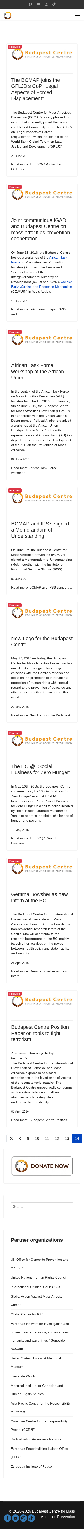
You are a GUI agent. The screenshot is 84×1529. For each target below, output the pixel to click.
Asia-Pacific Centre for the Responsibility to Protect (40, 1408)
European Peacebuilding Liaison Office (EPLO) (39, 1453)
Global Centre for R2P (27, 1314)
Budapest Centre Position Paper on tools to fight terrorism (40, 1033)
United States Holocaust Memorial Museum (36, 1362)
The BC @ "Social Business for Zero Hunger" (41, 769)
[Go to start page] (11, 1138)
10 (37, 1138)
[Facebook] (30, 4)
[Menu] (77, 15)
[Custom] (53, 4)
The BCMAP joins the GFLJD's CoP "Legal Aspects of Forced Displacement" (35, 89)
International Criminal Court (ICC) (35, 1287)
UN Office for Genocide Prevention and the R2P (39, 1264)
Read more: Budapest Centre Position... (40, 1120)
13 (67, 1138)
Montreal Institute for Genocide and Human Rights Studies (37, 1390)
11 (47, 1138)
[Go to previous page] (20, 1138)
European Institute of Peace (31, 1466)
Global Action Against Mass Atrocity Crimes (36, 1301)
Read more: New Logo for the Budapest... (42, 715)
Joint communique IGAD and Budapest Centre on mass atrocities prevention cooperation (40, 229)
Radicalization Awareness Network (36, 1439)
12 (57, 1138)
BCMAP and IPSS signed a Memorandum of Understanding (40, 530)
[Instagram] (46, 4)
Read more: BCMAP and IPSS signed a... (41, 587)
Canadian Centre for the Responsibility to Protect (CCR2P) (41, 1425)
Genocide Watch (23, 1376)
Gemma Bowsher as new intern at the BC (39, 897)
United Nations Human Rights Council (38, 1277)
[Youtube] (38, 4)
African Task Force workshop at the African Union (37, 371)
